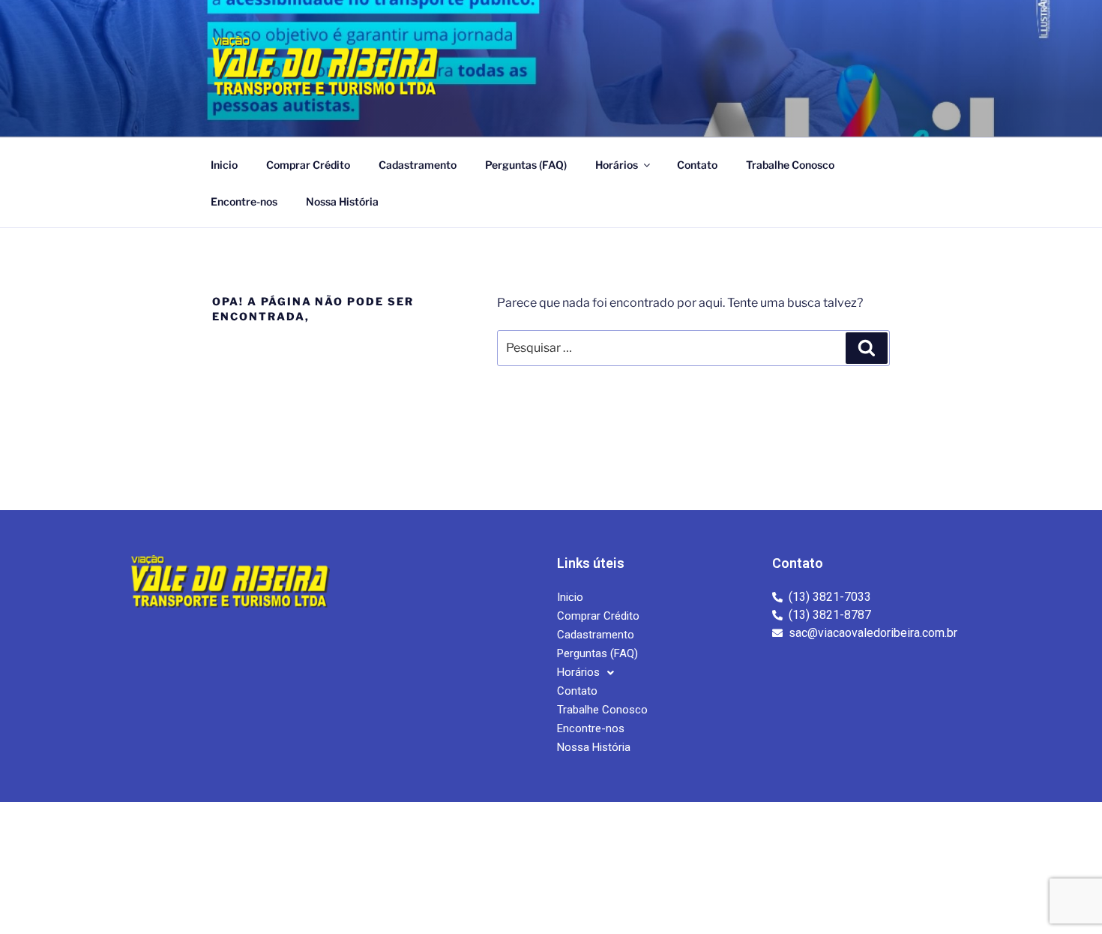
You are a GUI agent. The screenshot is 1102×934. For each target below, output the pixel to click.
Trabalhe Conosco (790, 164)
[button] (585, 672)
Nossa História (342, 201)
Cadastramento (418, 164)
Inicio (224, 164)
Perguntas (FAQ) (526, 164)
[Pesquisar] (867, 348)
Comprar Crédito (308, 164)
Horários (616, 164)
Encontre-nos (244, 201)
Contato (697, 164)
